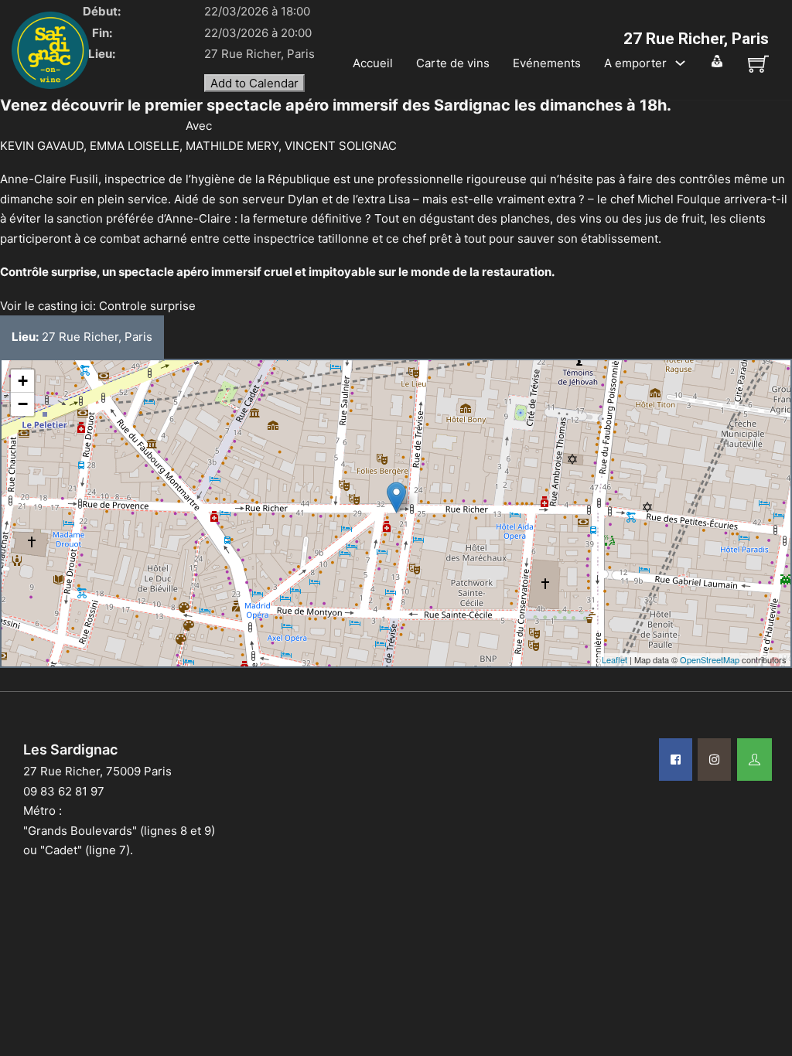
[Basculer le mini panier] (758, 63)
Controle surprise (147, 305)
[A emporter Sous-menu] (680, 63)
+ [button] (23, 380)
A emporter (635, 63)
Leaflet (614, 659)
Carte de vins (453, 63)
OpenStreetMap (709, 659)
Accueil (373, 63)
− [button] (23, 404)
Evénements (547, 63)
